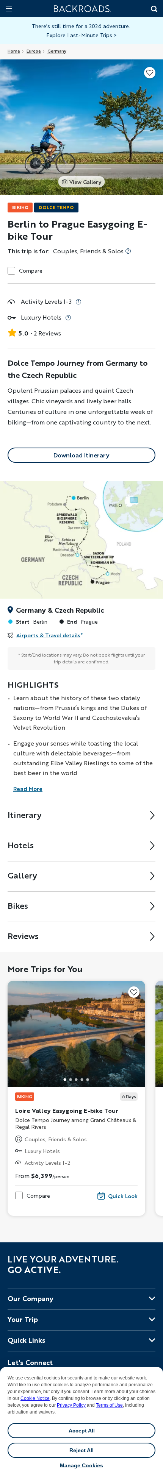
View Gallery (85, 182)
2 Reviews (47, 333)
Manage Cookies (81, 1465)
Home (14, 51)
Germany (56, 51)
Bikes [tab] (18, 905)
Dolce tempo (56, 207)
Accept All (82, 1431)
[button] (65, 1079)
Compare (30, 270)
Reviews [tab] (23, 936)
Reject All (81, 1450)
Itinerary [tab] (25, 815)
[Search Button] (153, 9)
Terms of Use (109, 1405)
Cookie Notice (35, 1398)
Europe (34, 51)
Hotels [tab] (21, 845)
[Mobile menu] (9, 8)
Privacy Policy (71, 1405)
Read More (27, 789)
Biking (20, 207)
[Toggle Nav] (9, 8)
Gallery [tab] (22, 875)
